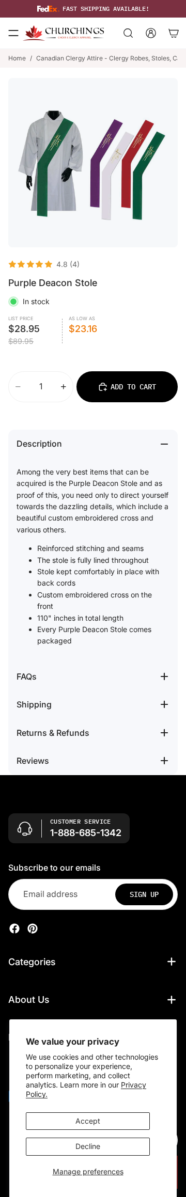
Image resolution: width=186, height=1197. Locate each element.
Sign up (144, 894)
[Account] (151, 33)
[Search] (128, 33)
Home (17, 58)
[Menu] (13, 33)
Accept (87, 1120)
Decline (87, 1146)
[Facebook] (14, 928)
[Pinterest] (32, 928)
